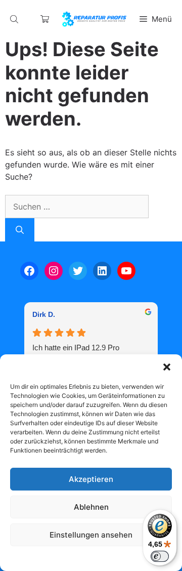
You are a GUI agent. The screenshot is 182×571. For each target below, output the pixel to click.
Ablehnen (91, 507)
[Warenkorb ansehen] (44, 19)
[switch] (160, 556)
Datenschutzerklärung (100, 558)
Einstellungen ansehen (91, 535)
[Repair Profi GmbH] (94, 19)
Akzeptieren (91, 479)
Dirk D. (43, 314)
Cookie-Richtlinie (39, 558)
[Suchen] (19, 229)
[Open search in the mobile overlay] (15, 19)
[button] (167, 367)
